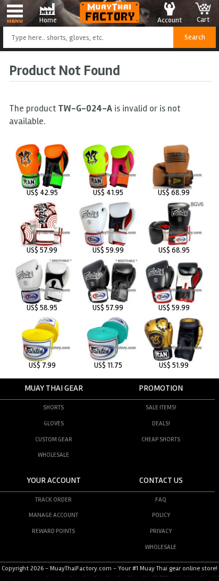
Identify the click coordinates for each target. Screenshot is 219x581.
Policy (161, 515)
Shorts (53, 407)
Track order (53, 499)
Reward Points (53, 531)
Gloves (54, 423)
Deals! (161, 423)
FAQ (160, 499)
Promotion (161, 388)
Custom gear (53, 439)
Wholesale (53, 454)
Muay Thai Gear (53, 388)
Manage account (53, 515)
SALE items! (161, 407)
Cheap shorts (160, 439)
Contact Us (161, 480)
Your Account (54, 480)
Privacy (161, 531)
